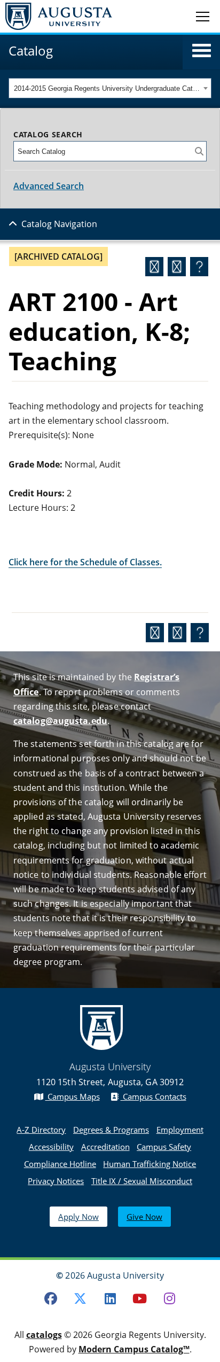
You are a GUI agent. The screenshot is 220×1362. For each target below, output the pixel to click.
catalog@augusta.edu (60, 721)
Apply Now (78, 1216)
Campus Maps (72, 1096)
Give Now (144, 1216)
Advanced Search (48, 186)
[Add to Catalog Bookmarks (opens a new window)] (154, 266)
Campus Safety (164, 1146)
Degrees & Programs (111, 1129)
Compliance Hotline (60, 1163)
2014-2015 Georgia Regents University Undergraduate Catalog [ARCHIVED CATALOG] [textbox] (107, 88)
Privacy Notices (56, 1181)
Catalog (31, 50)
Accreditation (105, 1146)
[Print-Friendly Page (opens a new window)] (177, 266)
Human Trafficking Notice (149, 1163)
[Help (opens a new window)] (199, 266)
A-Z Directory (41, 1129)
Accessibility (51, 1146)
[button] (201, 51)
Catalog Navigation (59, 224)
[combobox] (110, 88)
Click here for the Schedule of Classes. (85, 562)
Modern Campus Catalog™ (134, 1349)
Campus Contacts (153, 1096)
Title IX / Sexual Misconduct (141, 1181)
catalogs (44, 1335)
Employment (179, 1129)
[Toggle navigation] (202, 16)
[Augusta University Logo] (56, 16)
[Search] (199, 151)
